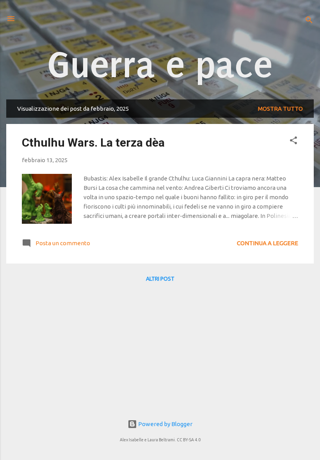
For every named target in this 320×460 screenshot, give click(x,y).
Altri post (160, 279)
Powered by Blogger (164, 424)
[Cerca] (309, 21)
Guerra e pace (160, 65)
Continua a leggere (267, 243)
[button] (293, 142)
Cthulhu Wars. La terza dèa (93, 142)
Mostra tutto (280, 108)
